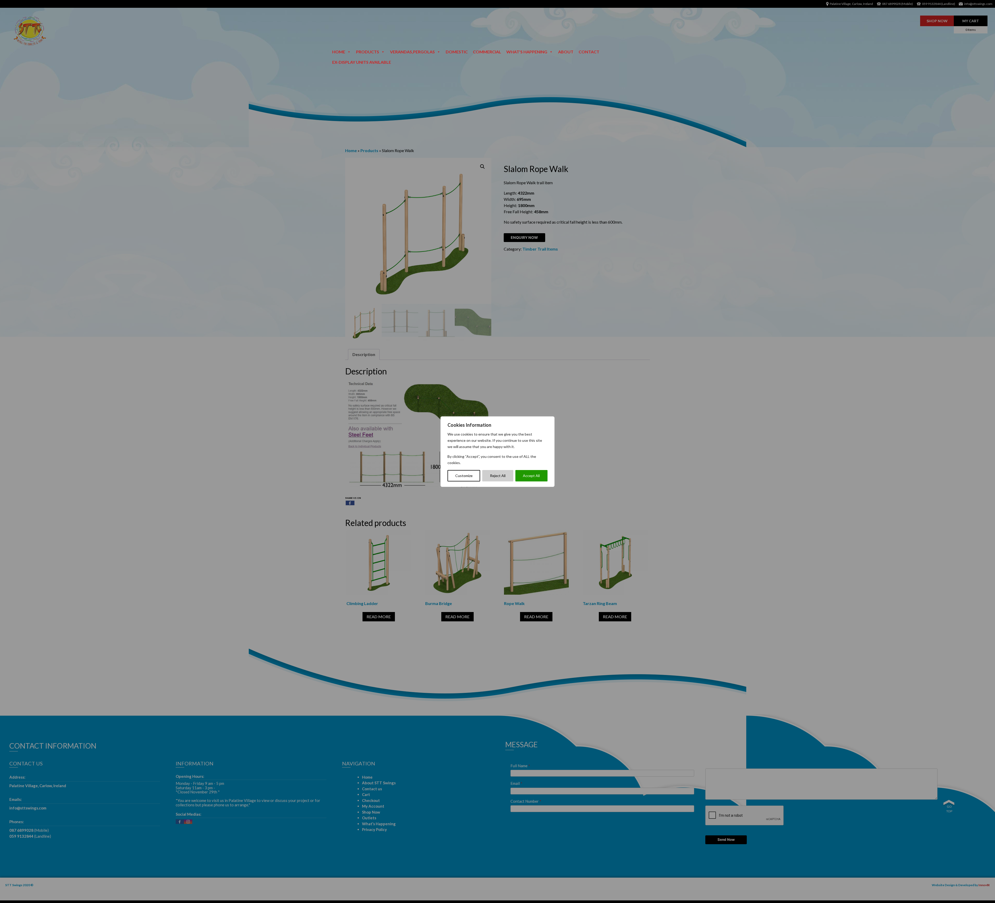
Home (338, 51)
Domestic (457, 51)
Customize (464, 475)
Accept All (531, 475)
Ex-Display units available (361, 62)
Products (367, 51)
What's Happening (526, 51)
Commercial (487, 51)
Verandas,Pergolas (412, 51)
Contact (589, 51)
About (565, 51)
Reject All (498, 475)
